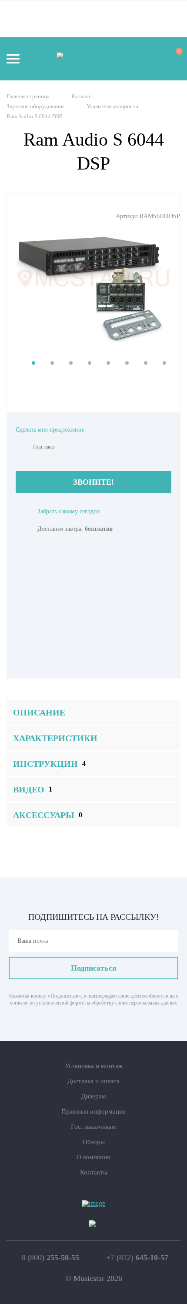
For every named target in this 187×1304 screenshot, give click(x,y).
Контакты (93, 1172)
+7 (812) (137, 1257)
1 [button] (33, 363)
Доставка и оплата (93, 1081)
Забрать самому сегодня (68, 511)
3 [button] (71, 363)
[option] (93, 278)
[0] (171, 58)
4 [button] (89, 363)
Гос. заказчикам (93, 1126)
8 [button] (164, 363)
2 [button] (52, 363)
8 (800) (50, 1257)
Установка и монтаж (94, 1065)
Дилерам (93, 1096)
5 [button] (108, 363)
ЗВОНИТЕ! (93, 482)
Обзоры (94, 1141)
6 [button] (127, 363)
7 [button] (145, 363)
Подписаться (94, 968)
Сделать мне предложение (50, 429)
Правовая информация (93, 1111)
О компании (93, 1157)
